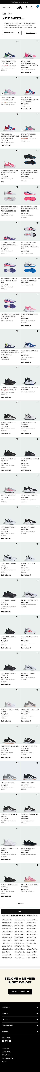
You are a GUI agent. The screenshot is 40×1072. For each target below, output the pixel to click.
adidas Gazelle (7, 931)
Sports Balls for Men (7, 929)
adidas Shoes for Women (32, 929)
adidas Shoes (31, 923)
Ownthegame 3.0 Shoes (29, 387)
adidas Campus (7, 926)
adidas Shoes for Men (32, 934)
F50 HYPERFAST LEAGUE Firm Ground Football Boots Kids (29, 172)
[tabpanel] (20, 476)
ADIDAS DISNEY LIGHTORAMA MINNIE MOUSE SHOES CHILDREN (29, 63)
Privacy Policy (6, 1055)
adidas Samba (7, 920)
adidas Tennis (7, 958)
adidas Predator (19, 931)
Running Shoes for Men (32, 943)
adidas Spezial (7, 937)
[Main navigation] (4, 7)
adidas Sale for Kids (19, 934)
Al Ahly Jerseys (19, 943)
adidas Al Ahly (19, 920)
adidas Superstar (7, 943)
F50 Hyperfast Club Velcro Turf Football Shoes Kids (9, 245)
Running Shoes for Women (32, 955)
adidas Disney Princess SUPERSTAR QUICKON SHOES (9, 172)
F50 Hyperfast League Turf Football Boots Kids (9, 280)
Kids (4, 14)
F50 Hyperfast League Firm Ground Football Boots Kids (29, 209)
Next (20, 911)
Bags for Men (32, 952)
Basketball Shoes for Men (7, 940)
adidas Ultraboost (32, 926)
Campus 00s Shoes (7, 783)
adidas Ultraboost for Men (32, 937)
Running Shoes (32, 920)
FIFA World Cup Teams (19, 958)
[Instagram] (6, 1040)
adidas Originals (7, 949)
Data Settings (5, 1048)
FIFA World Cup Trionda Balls (19, 952)
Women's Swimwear (7, 946)
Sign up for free (18, 991)
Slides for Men (32, 958)
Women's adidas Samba (7, 955)
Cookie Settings (6, 1051)
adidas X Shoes (19, 949)
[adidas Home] (20, 7)
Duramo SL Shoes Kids (9, 387)
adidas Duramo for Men (32, 931)
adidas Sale (18, 923)
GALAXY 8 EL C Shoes (8, 495)
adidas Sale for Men (19, 929)
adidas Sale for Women (19, 940)
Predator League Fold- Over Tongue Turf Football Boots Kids (9, 209)
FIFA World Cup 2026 (19, 946)
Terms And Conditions (8, 1058)
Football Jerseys (19, 955)
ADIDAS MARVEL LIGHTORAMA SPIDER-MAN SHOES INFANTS (30, 100)
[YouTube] (10, 1040)
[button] (17, 41)
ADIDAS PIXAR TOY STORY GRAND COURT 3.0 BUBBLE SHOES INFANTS (10, 353)
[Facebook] (3, 1040)
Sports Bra (6, 934)
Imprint (4, 1061)
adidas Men (31, 940)
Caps (28, 946)
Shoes (10, 14)
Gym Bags (5, 952)
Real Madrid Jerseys (19, 937)
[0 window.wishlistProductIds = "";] (8, 7)
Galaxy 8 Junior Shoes (29, 495)
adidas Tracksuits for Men (7, 923)
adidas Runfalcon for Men (32, 949)
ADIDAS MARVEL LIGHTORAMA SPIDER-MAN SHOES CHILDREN (10, 136)
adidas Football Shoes (19, 926)
